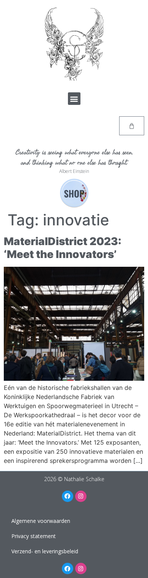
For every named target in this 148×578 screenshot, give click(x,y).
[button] (74, 98)
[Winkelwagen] (131, 125)
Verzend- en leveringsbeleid (44, 551)
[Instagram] (81, 496)
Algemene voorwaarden (40, 520)
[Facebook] (67, 496)
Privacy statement (33, 536)
